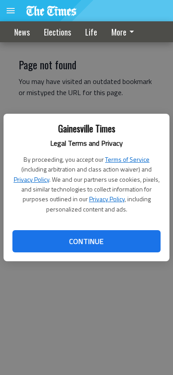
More (118, 32)
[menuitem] (125, 31)
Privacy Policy (31, 179)
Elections (57, 32)
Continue (86, 241)
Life (91, 32)
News (22, 32)
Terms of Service (127, 159)
